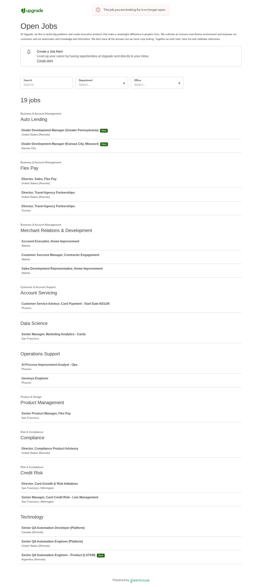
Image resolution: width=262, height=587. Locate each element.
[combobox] (79, 85)
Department (85, 80)
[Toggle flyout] (124, 83)
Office (137, 80)
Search (28, 80)
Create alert (45, 60)
